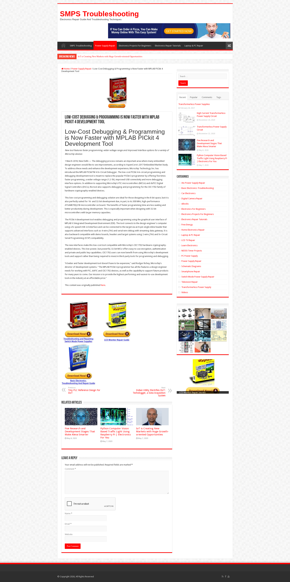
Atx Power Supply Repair (193, 183)
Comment (70, 469)
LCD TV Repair (188, 240)
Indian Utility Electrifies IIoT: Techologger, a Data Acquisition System (149, 392)
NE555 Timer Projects (191, 250)
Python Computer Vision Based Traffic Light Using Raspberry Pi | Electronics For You (115, 433)
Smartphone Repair (190, 271)
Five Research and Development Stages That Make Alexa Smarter (80, 431)
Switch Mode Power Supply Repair (197, 276)
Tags (218, 97)
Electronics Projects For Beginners (135, 45)
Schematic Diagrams (191, 266)
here (103, 285)
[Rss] (222, 576)
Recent (182, 97)
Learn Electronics (189, 245)
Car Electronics (188, 193)
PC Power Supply (189, 256)
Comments (207, 97)
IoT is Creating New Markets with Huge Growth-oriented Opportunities (152, 431)
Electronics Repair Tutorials (168, 45)
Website (68, 534)
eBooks (185, 203)
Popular (194, 97)
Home (63, 45)
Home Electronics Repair (193, 230)
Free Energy (187, 224)
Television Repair (189, 282)
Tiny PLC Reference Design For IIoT (84, 390)
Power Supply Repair (105, 45)
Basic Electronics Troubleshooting (197, 188)
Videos (184, 292)
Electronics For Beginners (193, 209)
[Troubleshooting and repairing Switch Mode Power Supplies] (117, 92)
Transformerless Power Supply (196, 287)
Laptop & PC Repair (193, 45)
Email (68, 524)
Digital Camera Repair (191, 198)
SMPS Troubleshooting (99, 14)
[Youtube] (228, 576)
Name (68, 513)
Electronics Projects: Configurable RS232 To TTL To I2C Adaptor (108, 56)
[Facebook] (226, 576)
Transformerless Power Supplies (194, 104)
